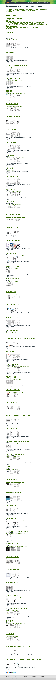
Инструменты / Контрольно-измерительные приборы (14, 22)
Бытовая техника (11, 8)
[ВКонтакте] (6, 672)
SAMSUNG (21, 80)
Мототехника (26, 31)
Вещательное (45, 24)
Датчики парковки (39, 31)
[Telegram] (15, 672)
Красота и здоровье (12, 15)
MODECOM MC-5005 (12, 176)
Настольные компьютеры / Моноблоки (15, 13)
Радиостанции (36, 27)
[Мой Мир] (9, 672)
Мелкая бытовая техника (10, 9)
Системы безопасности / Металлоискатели (12, 23)
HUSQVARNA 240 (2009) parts (15, 454)
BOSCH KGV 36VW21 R (12, 557)
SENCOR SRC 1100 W (12, 582)
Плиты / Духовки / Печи (16, 10)
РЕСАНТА (28, 366)
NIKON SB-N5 (10, 52)
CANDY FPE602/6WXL (12, 40)
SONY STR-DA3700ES (12, 142)
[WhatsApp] (12, 672)
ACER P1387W (10, 155)
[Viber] (11, 672)
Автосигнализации (15, 31)
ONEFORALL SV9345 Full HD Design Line (18, 441)
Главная (15, 2)
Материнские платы (30, 14)
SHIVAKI (23, 392)
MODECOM (18, 178)
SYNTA (23, 67)
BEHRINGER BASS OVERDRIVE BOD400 (17, 531)
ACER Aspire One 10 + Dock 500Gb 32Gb (18, 647)
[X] (10, 672)
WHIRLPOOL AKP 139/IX (13, 117)
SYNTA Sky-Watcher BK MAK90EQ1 (16, 65)
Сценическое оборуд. (31, 19)
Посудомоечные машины (40, 9)
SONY (27, 144)
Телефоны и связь (11, 26)
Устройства (38, 2)
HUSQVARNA (19, 456)
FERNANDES (26, 546)
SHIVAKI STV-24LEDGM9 (13, 390)
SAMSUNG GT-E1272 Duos (13, 78)
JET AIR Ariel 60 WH (12, 104)
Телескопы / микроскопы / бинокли (25, 23)
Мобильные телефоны (19, 27)
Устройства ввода (28, 13)
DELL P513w (9, 91)
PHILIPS (23, 255)
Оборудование (10, 21)
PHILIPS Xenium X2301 (12, 305)
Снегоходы (30, 31)
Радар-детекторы (9, 31)
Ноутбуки (23, 13)
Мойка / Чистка (41, 22)
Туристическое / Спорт (17, 24)
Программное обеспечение (39, 19)
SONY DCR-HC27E (11, 189)
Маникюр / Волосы (15, 379)
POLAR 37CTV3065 (11, 480)
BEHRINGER (24, 533)
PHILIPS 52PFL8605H (12, 505)
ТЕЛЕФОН (23, 217)
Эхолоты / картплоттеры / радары (31, 24)
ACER (23, 157)
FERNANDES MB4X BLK (13, 544)
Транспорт (9, 29)
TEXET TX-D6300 (11, 292)
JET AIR (21, 106)
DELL (24, 93)
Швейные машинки (24, 10)
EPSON (24, 623)
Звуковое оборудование (9, 19)
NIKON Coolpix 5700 (12, 518)
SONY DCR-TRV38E (11, 403)
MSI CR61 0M (10, 168)
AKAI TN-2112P (10, 351)
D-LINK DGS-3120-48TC (13, 129)
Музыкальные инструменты (23, 19)
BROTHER (24, 242)
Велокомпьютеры (45, 31)
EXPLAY (17, 469)
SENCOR (20, 597)
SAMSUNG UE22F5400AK (13, 570)
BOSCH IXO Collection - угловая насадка (18, 415)
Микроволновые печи (9, 10)
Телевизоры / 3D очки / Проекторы (16, 157)
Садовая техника (25, 22)
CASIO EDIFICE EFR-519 (13, 279)
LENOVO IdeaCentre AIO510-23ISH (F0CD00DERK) (20, 338)
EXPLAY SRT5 (10, 467)
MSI (15, 170)
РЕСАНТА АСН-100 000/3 (13, 364)
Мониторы (7, 13)
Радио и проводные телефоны (10, 27)
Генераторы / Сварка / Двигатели (34, 22)
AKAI (17, 353)
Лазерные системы (40, 24)
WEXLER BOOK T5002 (12, 228)
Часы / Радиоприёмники (14, 268)
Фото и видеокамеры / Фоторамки (16, 191)
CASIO (19, 268)
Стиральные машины (32, 9)
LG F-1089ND (10, 634)
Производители (30, 2)
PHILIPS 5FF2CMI (11, 253)
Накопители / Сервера (23, 14)
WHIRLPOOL (21, 119)
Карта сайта (46, 2)
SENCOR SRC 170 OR (12, 595)
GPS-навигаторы (20, 31)
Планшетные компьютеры (36, 13)
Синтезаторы (16, 19)
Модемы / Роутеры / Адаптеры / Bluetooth (12, 14)
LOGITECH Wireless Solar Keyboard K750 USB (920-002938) (23, 659)
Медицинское (23, 24)
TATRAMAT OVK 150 (12, 317)
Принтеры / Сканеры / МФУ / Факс (28, 27)
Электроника (10, 32)
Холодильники (46, 9)
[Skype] (14, 672)
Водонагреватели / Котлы (31, 10)
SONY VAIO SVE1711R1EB (13, 330)
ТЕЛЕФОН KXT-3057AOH (13, 215)
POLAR (23, 482)
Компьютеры (10, 12)
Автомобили (34, 31)
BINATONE (20, 430)
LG (19, 636)
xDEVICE (17, 610)
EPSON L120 (9, 621)
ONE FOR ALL (19, 443)
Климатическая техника (24, 9)
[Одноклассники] (7, 672)
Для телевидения (13, 443)
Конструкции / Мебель (9, 24)
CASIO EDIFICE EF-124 (12, 266)
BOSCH (18, 559)
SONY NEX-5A (10, 202)
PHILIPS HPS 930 (11, 377)
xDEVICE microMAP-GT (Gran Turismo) (17, 608)
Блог (22, 2)
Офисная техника (33, 23)
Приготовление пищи (17, 9)
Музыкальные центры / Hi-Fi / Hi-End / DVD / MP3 (18, 144)
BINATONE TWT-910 (12, 428)
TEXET (23, 294)
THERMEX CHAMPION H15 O (14, 493)
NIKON (23, 520)
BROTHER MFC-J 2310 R (13, 240)
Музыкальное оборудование (15, 18)
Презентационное (39, 23)
